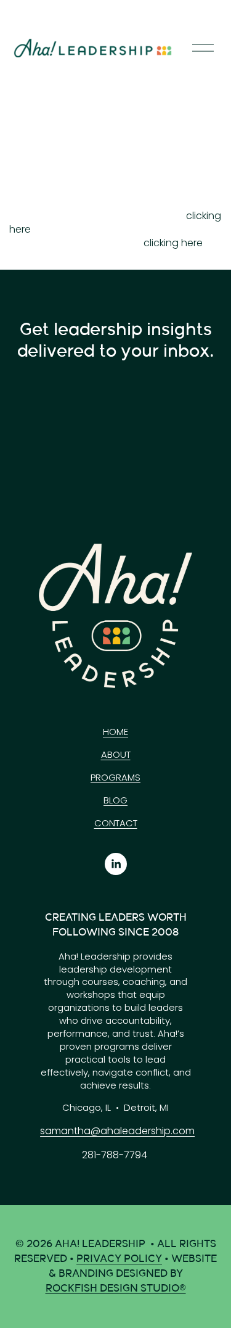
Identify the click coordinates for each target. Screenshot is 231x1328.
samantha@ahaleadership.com (117, 1131)
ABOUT (116, 755)
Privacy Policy (119, 1259)
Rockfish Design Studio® (116, 1288)
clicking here (173, 243)
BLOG (115, 800)
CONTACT (115, 823)
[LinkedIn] (116, 864)
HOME (115, 732)
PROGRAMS (115, 777)
